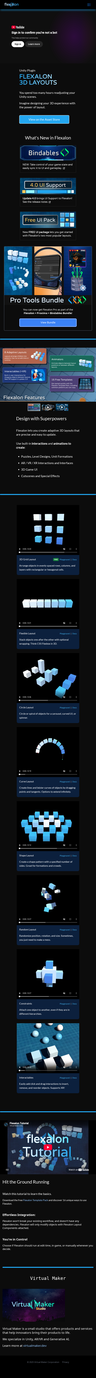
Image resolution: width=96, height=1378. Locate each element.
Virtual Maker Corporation (46, 1362)
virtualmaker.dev (34, 1345)
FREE (56, 559)
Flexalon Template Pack (35, 1200)
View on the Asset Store (44, 119)
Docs (74, 559)
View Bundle (48, 322)
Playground (65, 559)
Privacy (65, 1362)
